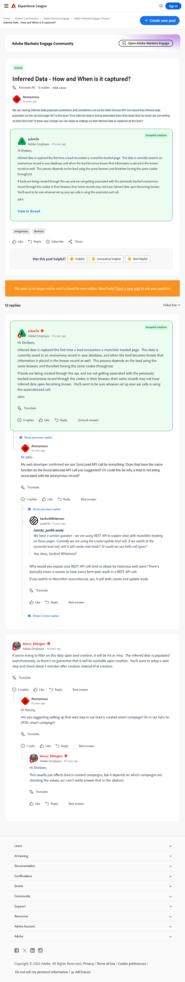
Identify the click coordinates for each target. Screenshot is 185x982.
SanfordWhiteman (52, 518)
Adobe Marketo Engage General (92, 18)
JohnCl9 (33, 139)
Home (6, 18)
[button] (160, 20)
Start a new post (128, 288)
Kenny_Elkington (34, 644)
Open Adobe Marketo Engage (148, 43)
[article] (91, 376)
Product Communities (27, 18)
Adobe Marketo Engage (56, 18)
